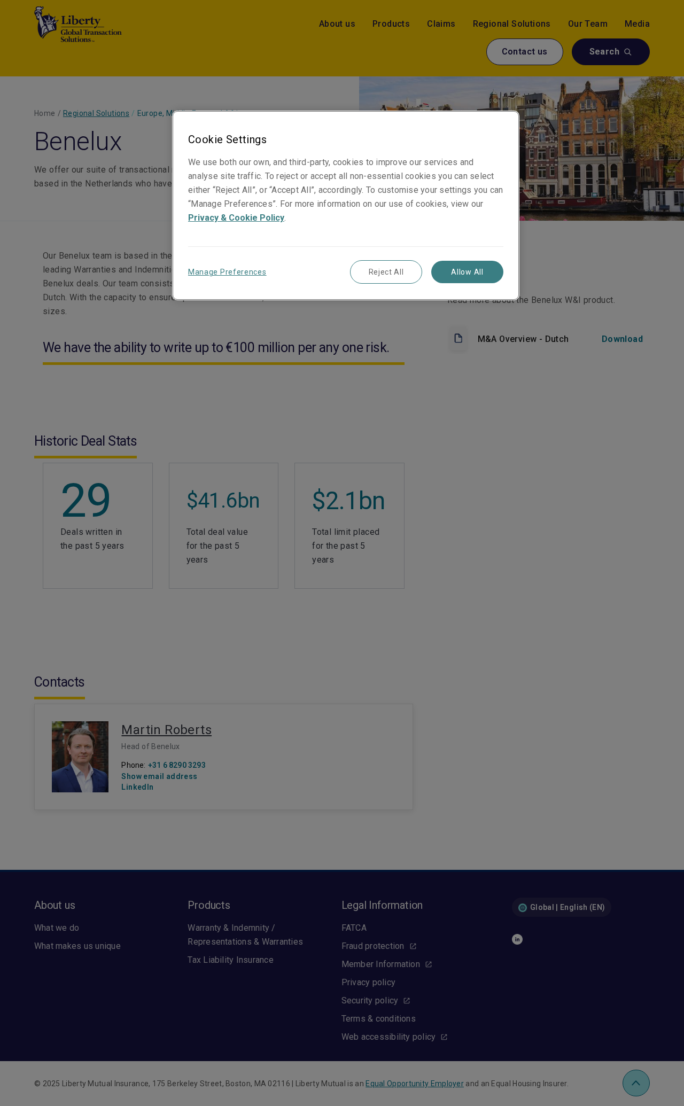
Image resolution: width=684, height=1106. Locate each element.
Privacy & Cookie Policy (236, 218)
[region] (345, 205)
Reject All (386, 272)
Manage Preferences (227, 272)
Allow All (467, 272)
